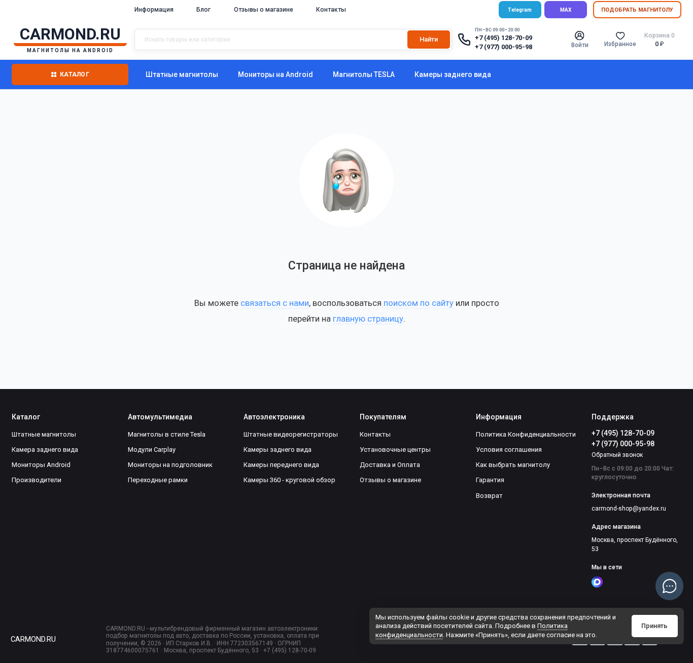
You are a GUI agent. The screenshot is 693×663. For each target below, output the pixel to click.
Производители (36, 480)
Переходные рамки (158, 480)
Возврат (489, 495)
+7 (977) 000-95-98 (503, 47)
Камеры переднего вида (281, 465)
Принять (654, 626)
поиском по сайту (419, 303)
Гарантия (490, 480)
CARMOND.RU (33, 639)
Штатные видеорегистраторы (291, 434)
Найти (429, 39)
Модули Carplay (152, 449)
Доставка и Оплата (390, 465)
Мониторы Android (41, 465)
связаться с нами (274, 303)
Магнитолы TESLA (364, 74)
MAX (565, 10)
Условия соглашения (509, 449)
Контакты (331, 9)
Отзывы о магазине (263, 9)
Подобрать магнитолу (637, 10)
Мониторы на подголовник (170, 465)
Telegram (520, 10)
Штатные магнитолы (182, 74)
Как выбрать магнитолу (513, 465)
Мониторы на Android (275, 74)
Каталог (74, 74)
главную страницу (368, 319)
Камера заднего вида (45, 449)
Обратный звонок (617, 454)
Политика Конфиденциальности (526, 434)
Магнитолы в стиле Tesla (166, 434)
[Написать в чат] (669, 586)
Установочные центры (395, 449)
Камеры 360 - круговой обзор (289, 480)
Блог (203, 9)
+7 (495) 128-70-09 (503, 38)
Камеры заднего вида (452, 74)
